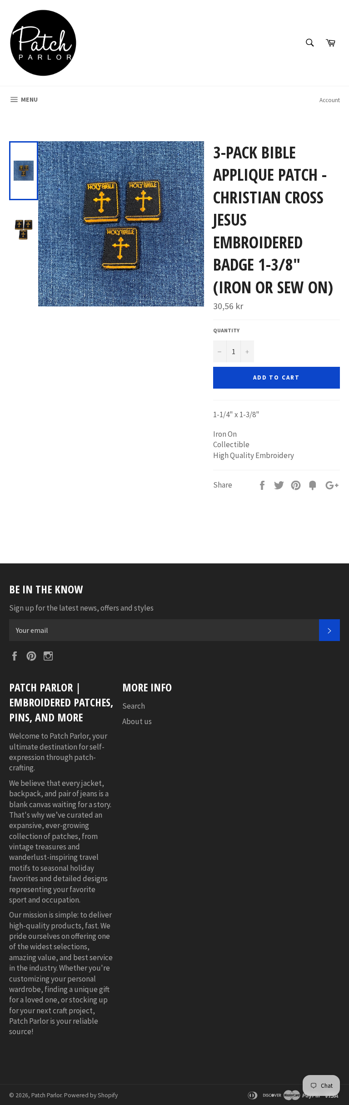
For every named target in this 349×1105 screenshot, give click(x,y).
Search (133, 706)
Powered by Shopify (91, 1095)
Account (329, 100)
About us (137, 721)
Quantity (226, 330)
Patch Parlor (46, 1095)
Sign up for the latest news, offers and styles (81, 608)
